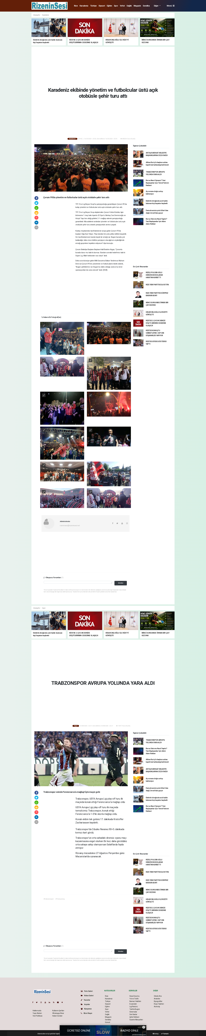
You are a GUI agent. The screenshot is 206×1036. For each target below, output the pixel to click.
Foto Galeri (88, 991)
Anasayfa (36, 15)
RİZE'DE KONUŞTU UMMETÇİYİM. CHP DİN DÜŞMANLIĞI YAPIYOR (155, 333)
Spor (116, 6)
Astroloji (157, 1006)
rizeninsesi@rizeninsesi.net (70, 525)
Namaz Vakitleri (135, 1001)
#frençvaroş (60, 899)
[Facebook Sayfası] (33, 1002)
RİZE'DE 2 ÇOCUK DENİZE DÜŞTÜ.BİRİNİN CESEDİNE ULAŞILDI (156, 323)
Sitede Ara (158, 996)
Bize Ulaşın (87, 1013)
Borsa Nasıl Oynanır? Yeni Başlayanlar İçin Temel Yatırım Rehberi (157, 182)
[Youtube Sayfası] (46, 1002)
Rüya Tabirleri (159, 1004)
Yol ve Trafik (134, 999)
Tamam (166, 1034)
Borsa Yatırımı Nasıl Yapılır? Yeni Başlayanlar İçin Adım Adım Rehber (156, 221)
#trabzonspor (49, 899)
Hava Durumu (134, 996)
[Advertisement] (20, 48)
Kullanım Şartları (58, 1011)
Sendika (146, 6)
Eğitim (109, 6)
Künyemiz (88, 1009)
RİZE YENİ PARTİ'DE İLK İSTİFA (157, 285)
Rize (76, 6)
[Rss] (54, 1002)
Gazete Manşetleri (136, 1020)
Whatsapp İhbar (58, 1013)
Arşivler (87, 1004)
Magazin (137, 6)
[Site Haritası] (59, 1002)
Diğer (156, 6)
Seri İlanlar (133, 1014)
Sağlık (129, 6)
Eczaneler (133, 1004)
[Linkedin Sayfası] (50, 1002)
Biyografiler (158, 1001)
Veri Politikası (37, 1016)
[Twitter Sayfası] (37, 1002)
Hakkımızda (37, 1011)
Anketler (157, 999)
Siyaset (102, 6)
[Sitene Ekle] (63, 1002)
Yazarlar (86, 1000)
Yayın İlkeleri (37, 1013)
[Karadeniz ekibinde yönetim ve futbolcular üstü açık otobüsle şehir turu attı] (81, 168)
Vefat (122, 6)
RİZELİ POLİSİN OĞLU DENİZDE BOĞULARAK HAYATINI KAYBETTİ (154, 275)
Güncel (107, 1022)
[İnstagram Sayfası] (42, 1002)
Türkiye (93, 6)
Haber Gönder (57, 1016)
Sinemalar (133, 1012)
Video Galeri (88, 996)
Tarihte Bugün (134, 1009)
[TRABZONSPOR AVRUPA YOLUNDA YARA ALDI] (81, 758)
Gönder (120, 583)
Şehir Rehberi (134, 1017)
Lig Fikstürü (133, 1006)
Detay (156, 1034)
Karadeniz (84, 6)
